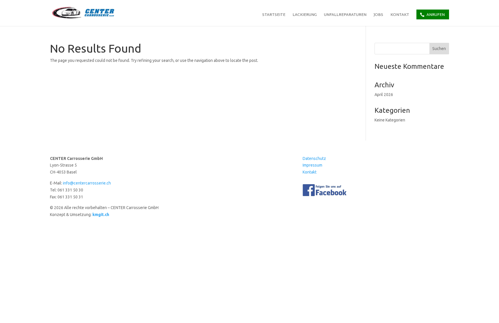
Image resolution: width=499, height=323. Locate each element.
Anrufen (436, 14)
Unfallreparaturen (345, 15)
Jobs (378, 15)
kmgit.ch (100, 214)
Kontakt (399, 15)
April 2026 (384, 94)
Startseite (273, 15)
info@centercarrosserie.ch (87, 183)
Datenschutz (314, 158)
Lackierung (305, 15)
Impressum (312, 165)
